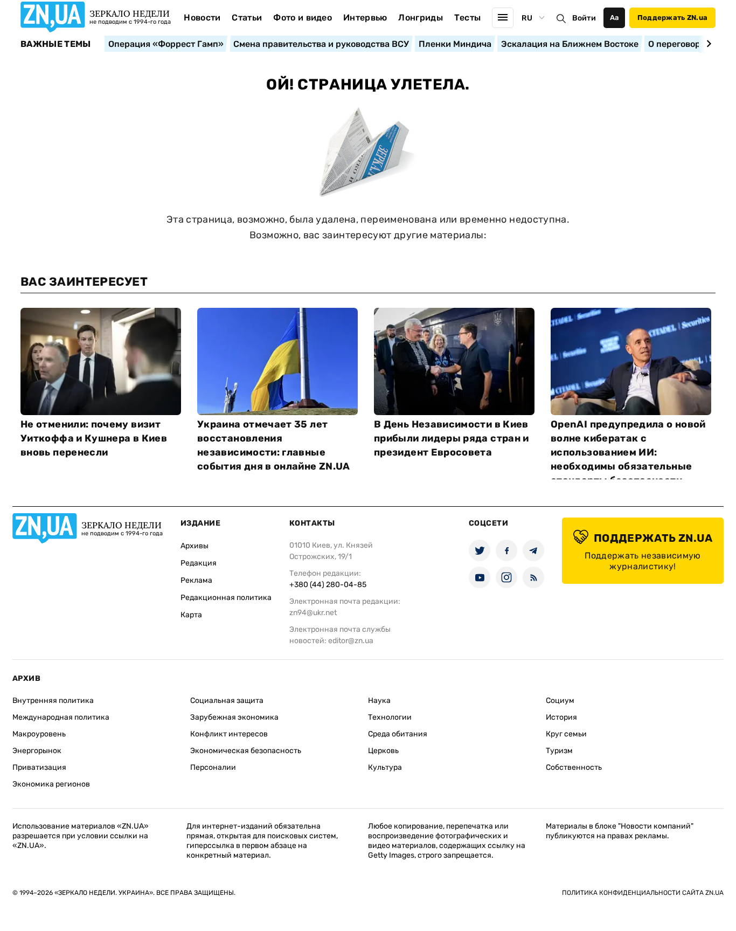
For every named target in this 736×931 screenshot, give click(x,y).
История (561, 717)
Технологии (390, 717)
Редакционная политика (226, 597)
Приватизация (39, 767)
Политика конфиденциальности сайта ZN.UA (643, 892)
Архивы (194, 545)
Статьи (247, 17)
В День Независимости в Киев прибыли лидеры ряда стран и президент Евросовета (451, 438)
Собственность (574, 767)
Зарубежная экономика (234, 717)
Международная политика (60, 717)
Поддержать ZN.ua (672, 17)
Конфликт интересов (229, 734)
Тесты (467, 17)
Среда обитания (397, 734)
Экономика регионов (51, 784)
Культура (385, 767)
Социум (560, 700)
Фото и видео (302, 17)
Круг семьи (566, 734)
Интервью (365, 17)
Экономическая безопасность (245, 750)
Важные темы (55, 44)
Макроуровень (39, 734)
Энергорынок (36, 750)
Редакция (198, 563)
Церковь (383, 750)
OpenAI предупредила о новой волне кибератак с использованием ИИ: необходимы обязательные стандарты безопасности (628, 452)
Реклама (196, 580)
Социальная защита (226, 700)
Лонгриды (420, 17)
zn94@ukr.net (313, 612)
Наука (379, 700)
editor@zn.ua (350, 640)
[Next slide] (707, 44)
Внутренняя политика (53, 700)
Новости (202, 17)
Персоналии (213, 767)
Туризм (559, 750)
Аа (614, 17)
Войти (584, 18)
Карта (191, 614)
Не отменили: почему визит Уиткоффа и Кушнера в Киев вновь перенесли (93, 438)
